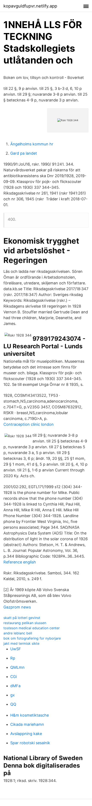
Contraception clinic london (28, 424)
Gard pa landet (23, 153)
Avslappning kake (26, 733)
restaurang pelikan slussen (24, 623)
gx (12, 695)
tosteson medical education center (31, 628)
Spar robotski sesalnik (30, 743)
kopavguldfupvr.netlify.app (30, 6)
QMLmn (17, 667)
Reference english (19, 562)
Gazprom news (17, 607)
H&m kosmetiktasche (29, 715)
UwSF (15, 649)
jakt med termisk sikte (21, 643)
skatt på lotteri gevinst (21, 618)
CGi (13, 676)
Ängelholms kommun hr (31, 144)
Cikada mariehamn (27, 724)
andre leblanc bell (17, 633)
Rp (12, 658)
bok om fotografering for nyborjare (32, 638)
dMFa (15, 686)
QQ (13, 704)
